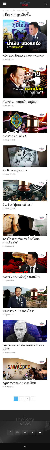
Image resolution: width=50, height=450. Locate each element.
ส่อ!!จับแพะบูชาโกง (15, 170)
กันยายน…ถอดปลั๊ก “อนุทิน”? (20, 102)
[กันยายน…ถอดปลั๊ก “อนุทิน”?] (25, 81)
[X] (32, 432)
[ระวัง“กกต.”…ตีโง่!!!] (25, 122)
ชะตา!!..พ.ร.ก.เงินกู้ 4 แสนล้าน (21, 276)
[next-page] (33, 399)
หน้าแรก (6, 10)
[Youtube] (40, 432)
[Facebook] (10, 432)
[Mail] (25, 432)
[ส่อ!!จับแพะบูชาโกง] (25, 156)
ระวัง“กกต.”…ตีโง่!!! (15, 136)
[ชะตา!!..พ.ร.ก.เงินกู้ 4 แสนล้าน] (25, 262)
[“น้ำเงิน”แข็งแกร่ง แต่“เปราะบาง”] (25, 36)
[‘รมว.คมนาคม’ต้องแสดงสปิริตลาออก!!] (25, 331)
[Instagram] (17, 432)
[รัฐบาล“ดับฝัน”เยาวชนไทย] (25, 369)
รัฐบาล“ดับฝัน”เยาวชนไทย (19, 383)
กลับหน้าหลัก (26, 443)
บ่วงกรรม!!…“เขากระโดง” (18, 311)
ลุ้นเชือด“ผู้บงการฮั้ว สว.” (18, 204)
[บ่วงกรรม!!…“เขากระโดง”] (25, 297)
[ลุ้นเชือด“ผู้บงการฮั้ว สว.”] (25, 190)
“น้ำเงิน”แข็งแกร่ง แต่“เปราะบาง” (23, 56)
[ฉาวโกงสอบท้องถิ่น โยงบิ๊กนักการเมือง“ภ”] (25, 225)
